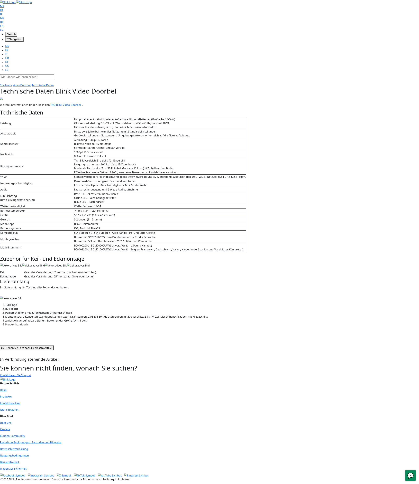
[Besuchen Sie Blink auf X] (64, 475)
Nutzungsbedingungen (14, 455)
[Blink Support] (16, 2)
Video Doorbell (22, 85)
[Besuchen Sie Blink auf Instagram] (41, 475)
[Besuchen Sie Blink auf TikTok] (84, 475)
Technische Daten (43, 85)
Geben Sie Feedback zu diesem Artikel (29, 348)
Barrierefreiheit (9, 462)
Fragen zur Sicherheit (13, 468)
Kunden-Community (12, 436)
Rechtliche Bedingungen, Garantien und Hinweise (30, 442)
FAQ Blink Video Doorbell (65, 105)
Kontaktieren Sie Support (15, 375)
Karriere (5, 429)
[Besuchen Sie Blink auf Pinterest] (136, 475)
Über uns (5, 423)
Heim (3, 390)
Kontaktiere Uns (10, 403)
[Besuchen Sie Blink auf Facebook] (12, 475)
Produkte (6, 396)
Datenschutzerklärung (14, 449)
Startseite (6, 85)
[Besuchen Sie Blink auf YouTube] (110, 475)
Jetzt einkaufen (9, 409)
